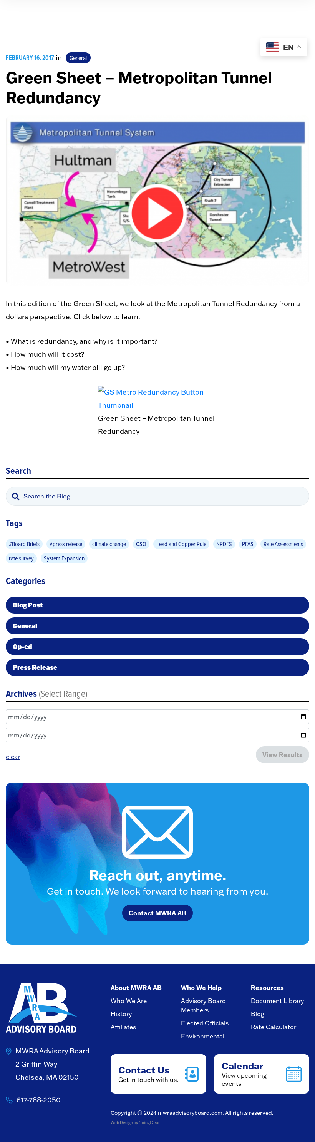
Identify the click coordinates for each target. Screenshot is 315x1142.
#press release (66, 544)
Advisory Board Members (203, 1005)
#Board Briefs (24, 544)
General (78, 58)
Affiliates (123, 1027)
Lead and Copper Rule (181, 544)
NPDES (224, 544)
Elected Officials (205, 1023)
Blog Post (28, 605)
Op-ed (22, 646)
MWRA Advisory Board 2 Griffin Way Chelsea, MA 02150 (52, 1064)
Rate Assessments (283, 544)
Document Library (277, 1001)
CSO (141, 544)
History (121, 1014)
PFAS (248, 544)
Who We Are (129, 1001)
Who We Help (201, 987)
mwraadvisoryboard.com (190, 1112)
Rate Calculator (273, 1027)
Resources (267, 987)
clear (13, 757)
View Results (282, 755)
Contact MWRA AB (157, 913)
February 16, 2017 (30, 58)
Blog (257, 1014)
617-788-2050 (39, 1099)
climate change (109, 544)
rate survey (21, 558)
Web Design (122, 1122)
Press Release (35, 667)
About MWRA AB (136, 987)
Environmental (202, 1036)
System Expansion (64, 558)
